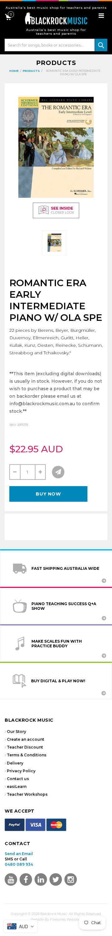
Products (56, 63)
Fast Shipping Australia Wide (65, 568)
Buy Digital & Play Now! (58, 681)
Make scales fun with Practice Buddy (56, 643)
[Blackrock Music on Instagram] (70, 879)
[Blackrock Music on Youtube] (11, 879)
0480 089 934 (19, 864)
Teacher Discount (25, 747)
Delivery (15, 763)
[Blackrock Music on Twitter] (41, 879)
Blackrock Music (53, 914)
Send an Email (19, 853)
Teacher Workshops (27, 794)
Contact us (18, 778)
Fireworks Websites (65, 919)
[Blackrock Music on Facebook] (26, 879)
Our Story (16, 731)
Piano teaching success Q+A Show (63, 606)
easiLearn (16, 786)
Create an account (25, 739)
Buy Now (48, 494)
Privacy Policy (21, 771)
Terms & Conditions (26, 755)
